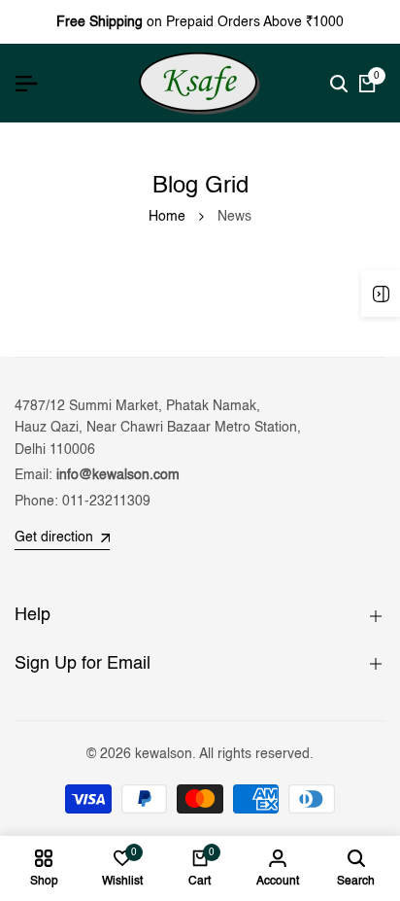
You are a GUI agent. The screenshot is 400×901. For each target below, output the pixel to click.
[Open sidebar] (380, 293)
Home (167, 217)
